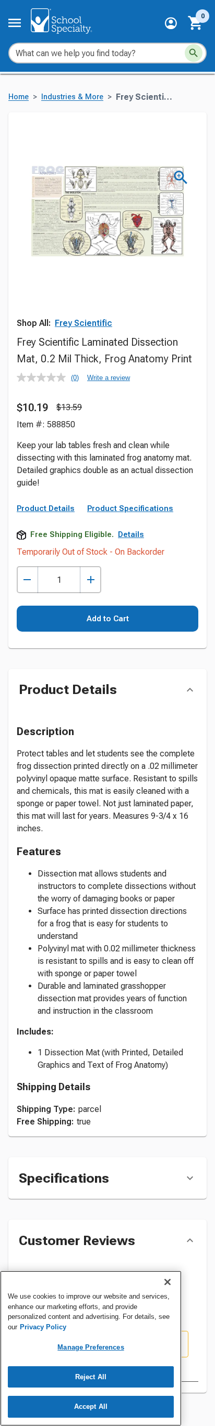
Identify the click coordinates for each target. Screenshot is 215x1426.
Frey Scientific (83, 323)
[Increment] (90, 580)
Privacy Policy (43, 1327)
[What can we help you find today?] (193, 53)
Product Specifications (130, 508)
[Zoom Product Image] (180, 177)
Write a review (108, 378)
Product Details (46, 508)
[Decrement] (27, 580)
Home (18, 97)
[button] (171, 23)
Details (131, 534)
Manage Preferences (90, 1347)
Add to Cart (108, 618)
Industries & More (72, 97)
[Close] (167, 1282)
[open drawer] (14, 22)
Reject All (90, 1377)
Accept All (91, 1406)
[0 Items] (195, 23)
